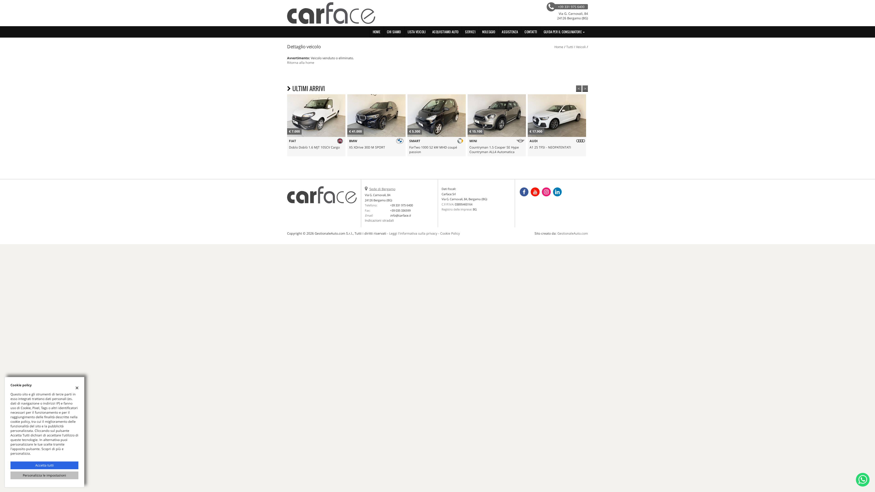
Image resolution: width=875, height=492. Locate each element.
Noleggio (488, 31)
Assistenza (510, 31)
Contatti (531, 31)
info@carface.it (400, 215)
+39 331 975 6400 (401, 205)
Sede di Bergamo (382, 189)
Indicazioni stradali (379, 220)
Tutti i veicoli (576, 47)
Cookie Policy (450, 233)
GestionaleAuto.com (572, 233)
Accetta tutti (44, 465)
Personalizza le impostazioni (44, 475)
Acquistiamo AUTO (445, 31)
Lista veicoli (417, 31)
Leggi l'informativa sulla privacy (413, 233)
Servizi (470, 31)
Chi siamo (394, 31)
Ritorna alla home (300, 62)
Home (376, 31)
